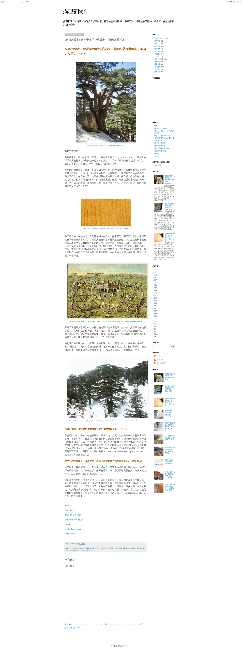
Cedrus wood (86, 228)
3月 (154, 311)
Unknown (160, 356)
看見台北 (157, 64)
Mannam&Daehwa (160, 128)
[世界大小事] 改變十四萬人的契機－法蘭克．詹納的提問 (170, 475)
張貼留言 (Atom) (74, 628)
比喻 (77, 548)
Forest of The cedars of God (77, 421)
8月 (154, 277)
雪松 (116, 548)
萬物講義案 (121, 548)
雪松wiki (68, 524)
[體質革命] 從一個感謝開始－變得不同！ (170, 461)
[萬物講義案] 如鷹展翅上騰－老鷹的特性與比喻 (170, 178)
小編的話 (157, 56)
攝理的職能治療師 (160, 151)
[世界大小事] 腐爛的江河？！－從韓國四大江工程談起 (170, 413)
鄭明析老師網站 (159, 146)
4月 (154, 280)
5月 (154, 288)
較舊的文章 (143, 624)
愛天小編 (160, 359)
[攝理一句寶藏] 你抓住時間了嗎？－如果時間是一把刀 (170, 487)
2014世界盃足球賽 (160, 38)
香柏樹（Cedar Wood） (73, 529)
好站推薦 (157, 49)
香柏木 (112, 548)
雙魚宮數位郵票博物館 (73, 515)
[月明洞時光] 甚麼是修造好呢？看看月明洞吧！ (170, 450)
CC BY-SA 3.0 (107, 145)
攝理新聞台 (75, 11)
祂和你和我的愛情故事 (162, 148)
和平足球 (157, 46)
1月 (154, 316)
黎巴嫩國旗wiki (70, 534)
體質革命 (157, 72)
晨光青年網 (158, 140)
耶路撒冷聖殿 (105, 548)
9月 (154, 298)
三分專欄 (157, 41)
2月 (154, 313)
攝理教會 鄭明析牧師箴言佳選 (164, 138)
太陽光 (156, 156)
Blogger (128, 646)
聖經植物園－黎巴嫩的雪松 (74, 520)
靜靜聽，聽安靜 (159, 143)
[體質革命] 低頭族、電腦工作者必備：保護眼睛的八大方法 (170, 426)
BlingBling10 (90, 421)
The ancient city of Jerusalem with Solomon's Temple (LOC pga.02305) (90, 321)
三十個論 (109, 467)
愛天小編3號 (161, 363)
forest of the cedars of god (82, 550)
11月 (154, 270)
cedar (143, 548)
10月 (154, 272)
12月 (154, 282)
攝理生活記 (158, 153)
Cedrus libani (69, 550)
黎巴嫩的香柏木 (136, 548)
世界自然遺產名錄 (85, 548)
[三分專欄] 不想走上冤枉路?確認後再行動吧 (170, 437)
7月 (154, 300)
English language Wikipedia (104, 421)
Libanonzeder (90, 145)
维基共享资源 (99, 228)
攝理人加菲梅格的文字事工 (163, 135)
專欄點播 (157, 54)
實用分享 (157, 51)
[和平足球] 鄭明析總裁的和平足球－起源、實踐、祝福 (170, 206)
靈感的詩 (157, 69)
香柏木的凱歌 (69, 510)
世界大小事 (158, 43)
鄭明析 (95, 467)
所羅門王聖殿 (96, 548)
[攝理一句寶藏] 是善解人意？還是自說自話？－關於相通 (170, 237)
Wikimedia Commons (118, 145)
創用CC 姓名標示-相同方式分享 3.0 (114, 228)
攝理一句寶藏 (158, 59)
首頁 (105, 624)
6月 (154, 285)
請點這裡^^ (158, 166)
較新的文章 (69, 624)
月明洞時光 (158, 62)
